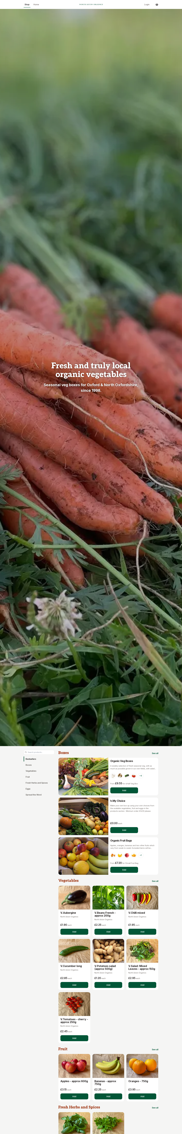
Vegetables (31, 771)
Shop (27, 4)
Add (124, 790)
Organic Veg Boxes (121, 761)
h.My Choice (117, 800)
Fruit (28, 776)
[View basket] (156, 4)
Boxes (29, 765)
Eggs (28, 788)
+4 (141, 776)
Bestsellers (31, 759)
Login (146, 4)
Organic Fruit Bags (121, 840)
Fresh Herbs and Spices (37, 782)
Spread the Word (33, 794)
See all (155, 753)
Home (36, 4)
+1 (141, 855)
